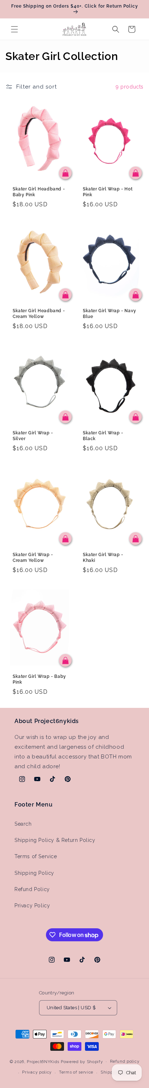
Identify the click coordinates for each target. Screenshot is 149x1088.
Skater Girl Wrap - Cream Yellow (33, 557)
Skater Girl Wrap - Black (103, 435)
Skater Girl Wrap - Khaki (103, 557)
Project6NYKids (43, 1061)
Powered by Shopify (82, 1061)
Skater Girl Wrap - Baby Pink (39, 679)
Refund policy (124, 1061)
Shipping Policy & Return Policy (54, 840)
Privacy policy (37, 1072)
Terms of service (76, 1072)
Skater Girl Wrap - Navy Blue (109, 313)
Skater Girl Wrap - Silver (33, 435)
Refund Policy (32, 889)
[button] (14, 29)
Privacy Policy (32, 905)
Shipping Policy (34, 873)
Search (23, 824)
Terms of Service (35, 856)
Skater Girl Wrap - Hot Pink (107, 191)
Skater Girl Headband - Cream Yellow (39, 313)
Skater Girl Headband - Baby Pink (39, 191)
